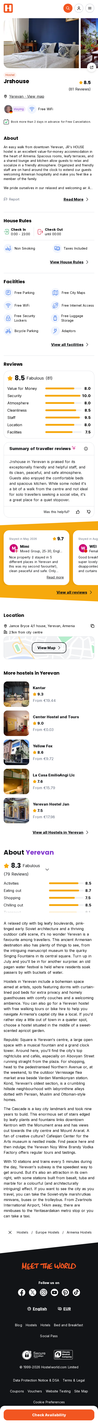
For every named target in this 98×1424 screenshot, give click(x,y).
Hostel (10, 75)
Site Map (81, 1391)
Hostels (31, 1325)
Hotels (45, 1325)
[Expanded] (10, 1232)
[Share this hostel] (91, 67)
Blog (18, 1325)
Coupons (17, 1391)
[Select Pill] (67, 8)
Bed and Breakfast (68, 1325)
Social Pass (49, 1336)
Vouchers (35, 1391)
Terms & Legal (74, 1380)
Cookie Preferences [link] (49, 1402)
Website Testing (58, 1391)
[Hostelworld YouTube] (54, 1292)
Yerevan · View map (26, 96)
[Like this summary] (77, 511)
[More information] (86, 448)
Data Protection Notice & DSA (36, 1380)
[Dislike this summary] (88, 511)
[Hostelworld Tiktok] (76, 1292)
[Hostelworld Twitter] (32, 1292)
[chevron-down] (47, 869)
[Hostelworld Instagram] (43, 1292)
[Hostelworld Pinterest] (65, 1292)
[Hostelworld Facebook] (21, 1292)
